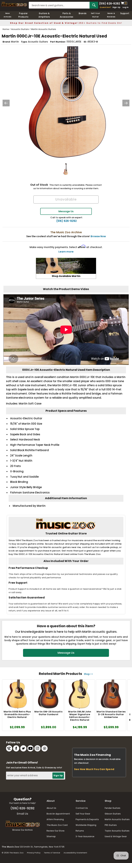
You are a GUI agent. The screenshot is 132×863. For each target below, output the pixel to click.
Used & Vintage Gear (116, 836)
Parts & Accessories (66, 15)
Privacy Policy (33, 852)
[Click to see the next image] (126, 103)
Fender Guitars (112, 808)
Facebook (16, 748)
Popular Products (23, 15)
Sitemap (51, 836)
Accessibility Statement (75, 852)
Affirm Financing (55, 819)
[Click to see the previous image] (6, 103)
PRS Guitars (111, 825)
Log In (126, 7)
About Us (51, 808)
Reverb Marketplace (9, 748)
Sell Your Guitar (95, 15)
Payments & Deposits (87, 819)
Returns (80, 830)
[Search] (94, 5)
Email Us (22, 813)
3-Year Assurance (85, 836)
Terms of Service (52, 852)
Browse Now (98, 236)
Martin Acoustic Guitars (117, 819)
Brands (83, 13)
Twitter (23, 748)
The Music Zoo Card (57, 825)
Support (124, 13)
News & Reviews (111, 15)
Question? (105, 7)
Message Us (66, 211)
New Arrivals (8, 15)
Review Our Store (55, 830)
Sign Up (116, 7)
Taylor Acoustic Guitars (117, 830)
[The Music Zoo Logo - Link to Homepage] (14, 4)
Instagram (37, 748)
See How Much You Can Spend (94, 769)
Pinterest (44, 748)
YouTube (30, 748)
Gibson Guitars (113, 813)
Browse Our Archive (22, 829)
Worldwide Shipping (86, 825)
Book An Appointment (58, 813)
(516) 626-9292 (109, 3)
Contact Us (82, 808)
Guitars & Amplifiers (44, 15)
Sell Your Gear (83, 813)
